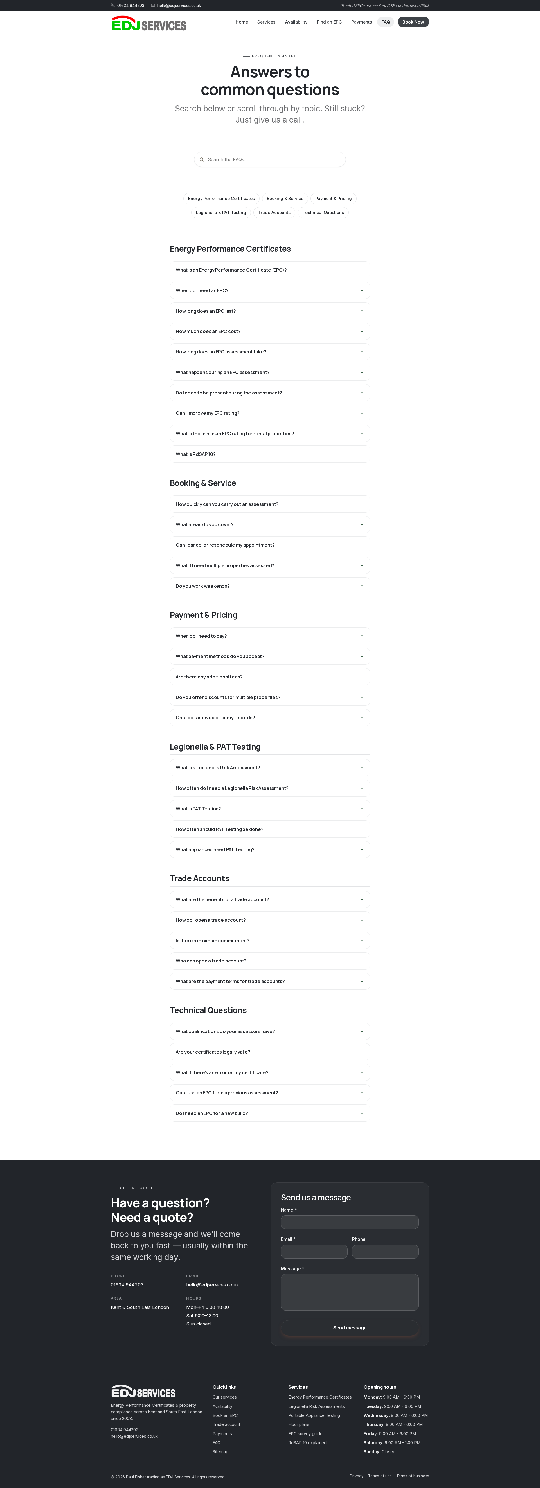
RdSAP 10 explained (307, 1442)
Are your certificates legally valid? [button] (213, 1052)
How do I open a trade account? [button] (211, 920)
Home (242, 22)
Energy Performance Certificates (221, 198)
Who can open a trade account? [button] (211, 960)
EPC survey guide (305, 1433)
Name (287, 1210)
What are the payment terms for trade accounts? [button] (230, 981)
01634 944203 (130, 5)
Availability (296, 22)
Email (286, 1239)
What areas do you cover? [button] (205, 524)
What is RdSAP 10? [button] (196, 454)
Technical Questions (323, 212)
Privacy (357, 1476)
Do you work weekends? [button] (203, 586)
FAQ (385, 22)
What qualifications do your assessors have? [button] (225, 1031)
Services (266, 22)
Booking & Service (285, 198)
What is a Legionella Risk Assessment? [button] (218, 767)
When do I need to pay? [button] (201, 636)
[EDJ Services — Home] (148, 23)
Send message (350, 1328)
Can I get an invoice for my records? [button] (215, 717)
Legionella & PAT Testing (221, 212)
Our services (225, 1397)
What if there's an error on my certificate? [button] (222, 1072)
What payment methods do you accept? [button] (220, 656)
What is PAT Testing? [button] (198, 808)
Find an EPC (329, 22)
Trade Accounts (274, 212)
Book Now (413, 22)
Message (291, 1268)
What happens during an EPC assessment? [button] (222, 372)
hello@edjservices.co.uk (179, 5)
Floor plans (298, 1424)
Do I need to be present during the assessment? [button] (229, 392)
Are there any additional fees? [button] (209, 676)
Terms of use (380, 1476)
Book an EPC (225, 1415)
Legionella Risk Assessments (316, 1406)
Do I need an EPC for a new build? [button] (212, 1113)
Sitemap (220, 1451)
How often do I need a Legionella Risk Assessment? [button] (232, 788)
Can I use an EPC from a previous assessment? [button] (227, 1092)
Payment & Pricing (333, 198)
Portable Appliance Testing (314, 1415)
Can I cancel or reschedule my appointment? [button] (225, 545)
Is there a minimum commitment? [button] (212, 940)
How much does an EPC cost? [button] (208, 331)
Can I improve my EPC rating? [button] (207, 413)
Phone (359, 1239)
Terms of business (412, 1476)
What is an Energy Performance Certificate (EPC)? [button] (231, 270)
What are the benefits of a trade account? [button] (222, 899)
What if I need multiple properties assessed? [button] (225, 565)
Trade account (226, 1424)
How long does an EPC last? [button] (206, 311)
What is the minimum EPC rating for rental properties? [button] (235, 433)
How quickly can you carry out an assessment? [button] (227, 504)
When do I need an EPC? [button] (202, 290)
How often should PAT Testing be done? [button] (220, 829)
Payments (361, 22)
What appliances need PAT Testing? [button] (215, 849)
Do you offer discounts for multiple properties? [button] (228, 697)
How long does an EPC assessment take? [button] (221, 351)
